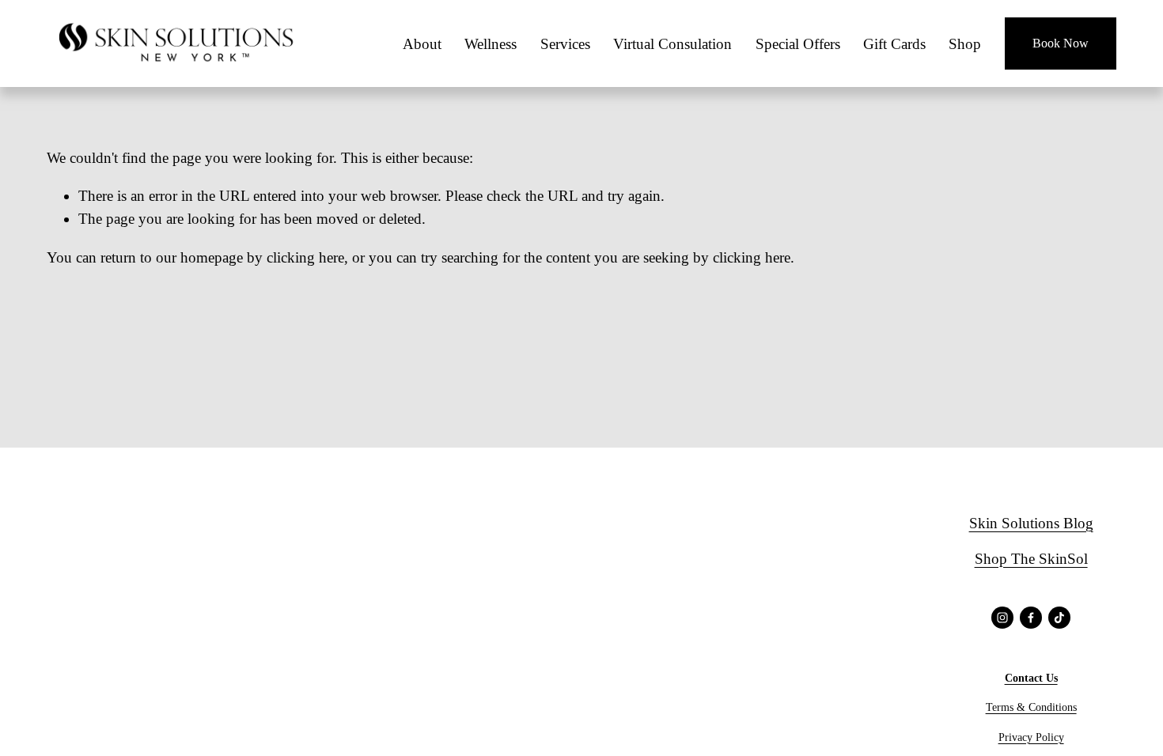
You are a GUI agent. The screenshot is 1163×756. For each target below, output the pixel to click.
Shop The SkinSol (1031, 558)
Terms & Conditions (1031, 707)
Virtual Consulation (672, 44)
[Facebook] (1031, 618)
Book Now (1060, 43)
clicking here (305, 257)
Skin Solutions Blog (1031, 523)
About (422, 44)
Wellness (490, 44)
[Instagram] (1002, 618)
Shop (965, 44)
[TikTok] (1059, 618)
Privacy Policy (1031, 737)
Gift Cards (894, 44)
